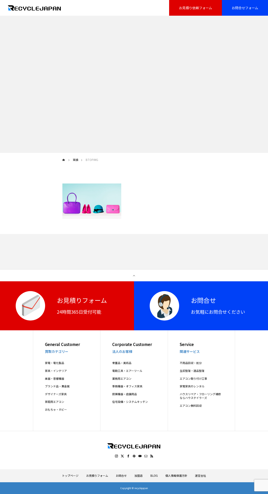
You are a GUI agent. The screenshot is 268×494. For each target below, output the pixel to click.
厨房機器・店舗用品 (124, 394)
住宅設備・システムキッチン (130, 402)
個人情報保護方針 (176, 476)
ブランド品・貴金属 (57, 386)
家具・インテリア (56, 371)
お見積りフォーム (97, 476)
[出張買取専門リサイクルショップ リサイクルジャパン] (34, 8)
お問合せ (121, 476)
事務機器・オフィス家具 (127, 386)
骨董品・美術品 (121, 363)
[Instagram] (116, 456)
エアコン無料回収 (191, 406)
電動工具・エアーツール (127, 371)
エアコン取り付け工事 (193, 378)
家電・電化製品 (54, 363)
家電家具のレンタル (192, 386)
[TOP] (134, 275)
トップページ (70, 476)
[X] (122, 456)
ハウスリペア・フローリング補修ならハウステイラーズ (200, 396)
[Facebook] (128, 456)
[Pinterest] (134, 456)
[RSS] (152, 456)
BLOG (154, 476)
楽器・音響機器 (54, 378)
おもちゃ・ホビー (56, 409)
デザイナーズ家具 (56, 394)
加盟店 (138, 476)
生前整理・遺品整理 (192, 371)
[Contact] (146, 456)
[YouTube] (140, 456)
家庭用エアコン (54, 402)
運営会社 (200, 476)
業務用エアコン (121, 378)
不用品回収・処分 (191, 363)
